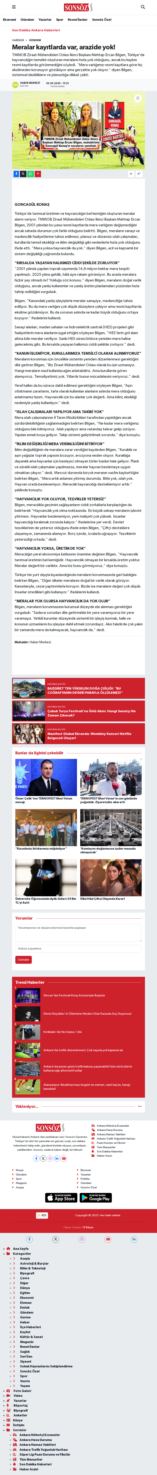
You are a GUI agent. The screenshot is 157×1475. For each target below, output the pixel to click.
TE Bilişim (87, 1227)
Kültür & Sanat (31, 1337)
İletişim (18, 1425)
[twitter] (55, 1239)
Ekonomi (9, 20)
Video (18, 1395)
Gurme (25, 1317)
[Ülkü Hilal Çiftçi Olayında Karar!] (111, 877)
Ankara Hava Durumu (110, 1130)
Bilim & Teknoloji (32, 1268)
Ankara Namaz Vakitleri (111, 1134)
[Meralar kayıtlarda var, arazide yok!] (78, 130)
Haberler (18, 40)
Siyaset (25, 1361)
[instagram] (81, 1239)
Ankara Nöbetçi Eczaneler (113, 1125)
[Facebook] (36, 1158)
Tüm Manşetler (106, 1147)
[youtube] (108, 1239)
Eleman (26, 1302)
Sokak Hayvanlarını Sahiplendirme (46, 1366)
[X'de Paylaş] (23, 174)
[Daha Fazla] (38, 174)
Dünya (25, 1288)
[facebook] (29, 1239)
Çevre (24, 1278)
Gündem (27, 20)
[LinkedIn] (57, 1158)
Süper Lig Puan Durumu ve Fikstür (45, 1454)
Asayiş (20, 1187)
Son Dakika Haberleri (110, 1151)
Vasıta (25, 1381)
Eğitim (25, 1293)
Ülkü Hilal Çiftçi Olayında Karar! (102, 898)
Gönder (23, 959)
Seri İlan (26, 1356)
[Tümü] (140, 1106)
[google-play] (96, 1197)
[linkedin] (134, 1239)
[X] (43, 1158)
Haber (25, 1322)
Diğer (24, 1283)
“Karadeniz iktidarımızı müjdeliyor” (41, 848)
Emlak (24, 1307)
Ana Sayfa (21, 1248)
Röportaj (20, 1405)
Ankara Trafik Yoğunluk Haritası (116, 1138)
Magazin (21, 1183)
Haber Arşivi (104, 1155)
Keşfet (25, 1332)
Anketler (20, 1415)
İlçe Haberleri (30, 1327)
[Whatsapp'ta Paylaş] (30, 174)
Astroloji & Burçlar (34, 1263)
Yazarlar (45, 20)
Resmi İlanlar (77, 20)
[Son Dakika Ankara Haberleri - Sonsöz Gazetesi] (78, 7)
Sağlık (25, 1351)
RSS (43, 1215)
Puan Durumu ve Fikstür (111, 1142)
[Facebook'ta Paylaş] (16, 174)
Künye (20, 1170)
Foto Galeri (22, 1391)
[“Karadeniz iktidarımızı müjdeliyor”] (46, 827)
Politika (85, 1178)
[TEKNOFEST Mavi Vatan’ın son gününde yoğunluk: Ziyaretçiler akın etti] (111, 777)
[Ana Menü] (14, 7)
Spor (59, 20)
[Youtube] (64, 1158)
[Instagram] (50, 1158)
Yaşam (25, 1386)
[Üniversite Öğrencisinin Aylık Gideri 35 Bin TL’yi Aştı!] (46, 877)
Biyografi (27, 1273)
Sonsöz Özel (101, 20)
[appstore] (61, 1197)
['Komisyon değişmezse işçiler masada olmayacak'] (111, 827)
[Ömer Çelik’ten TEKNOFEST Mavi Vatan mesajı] (46, 777)
